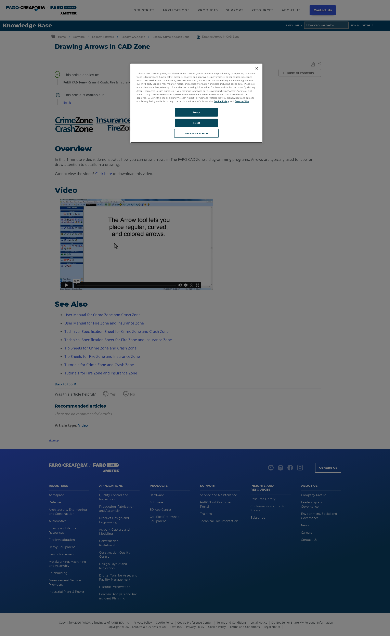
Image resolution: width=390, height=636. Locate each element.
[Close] (256, 68)
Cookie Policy (221, 101)
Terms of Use (242, 101)
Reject (196, 122)
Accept (196, 112)
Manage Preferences (196, 133)
